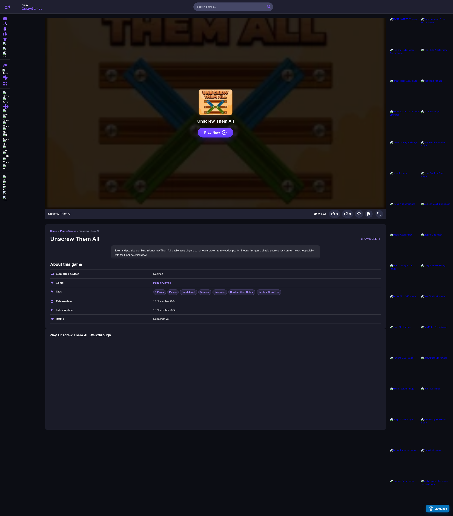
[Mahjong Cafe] (404, 371)
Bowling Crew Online (241, 292)
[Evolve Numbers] (404, 217)
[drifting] (5, 155)
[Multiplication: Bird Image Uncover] (435, 494)
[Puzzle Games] (5, 77)
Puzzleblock (188, 292)
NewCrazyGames (27, 6)
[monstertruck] (5, 149)
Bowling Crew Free (269, 292)
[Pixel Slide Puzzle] (435, 63)
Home (53, 231)
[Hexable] (404, 186)
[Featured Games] (5, 38)
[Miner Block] (404, 340)
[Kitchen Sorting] (404, 402)
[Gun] (5, 131)
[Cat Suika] (435, 124)
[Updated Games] (5, 48)
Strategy (204, 292)
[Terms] (5, 187)
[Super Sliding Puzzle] (404, 278)
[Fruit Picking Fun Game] (435, 432)
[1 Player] (5, 137)
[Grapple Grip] (435, 248)
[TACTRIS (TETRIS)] (404, 32)
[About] (5, 192)
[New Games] (5, 23)
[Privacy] (5, 197)
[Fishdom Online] (404, 494)
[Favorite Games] (5, 54)
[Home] (5, 18)
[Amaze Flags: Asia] (404, 94)
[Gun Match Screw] (435, 340)
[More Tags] (5, 166)
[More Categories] (5, 83)
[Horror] (5, 143)
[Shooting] (5, 107)
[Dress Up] (5, 94)
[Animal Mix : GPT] (404, 309)
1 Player (159, 292)
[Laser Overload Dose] (435, 186)
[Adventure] (5, 101)
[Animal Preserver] (404, 463)
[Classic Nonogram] (404, 155)
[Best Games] (5, 28)
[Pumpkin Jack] (404, 432)
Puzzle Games (68, 231)
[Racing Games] (5, 65)
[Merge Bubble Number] (435, 155)
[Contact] (5, 182)
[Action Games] (5, 71)
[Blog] (5, 177)
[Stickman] (5, 119)
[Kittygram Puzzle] (435, 278)
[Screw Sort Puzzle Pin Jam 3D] (404, 124)
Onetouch (219, 292)
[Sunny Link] (435, 463)
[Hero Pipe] (435, 402)
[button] (379, 214)
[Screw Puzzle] (404, 248)
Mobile (173, 292)
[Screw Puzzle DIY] (435, 371)
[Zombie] (5, 113)
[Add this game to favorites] (359, 214)
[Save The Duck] (435, 309)
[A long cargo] (435, 94)
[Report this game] (369, 214)
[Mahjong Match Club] (435, 217)
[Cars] (5, 125)
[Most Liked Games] (5, 33)
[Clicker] (5, 161)
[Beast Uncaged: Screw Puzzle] (435, 32)
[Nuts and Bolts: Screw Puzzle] (404, 63)
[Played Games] (5, 43)
